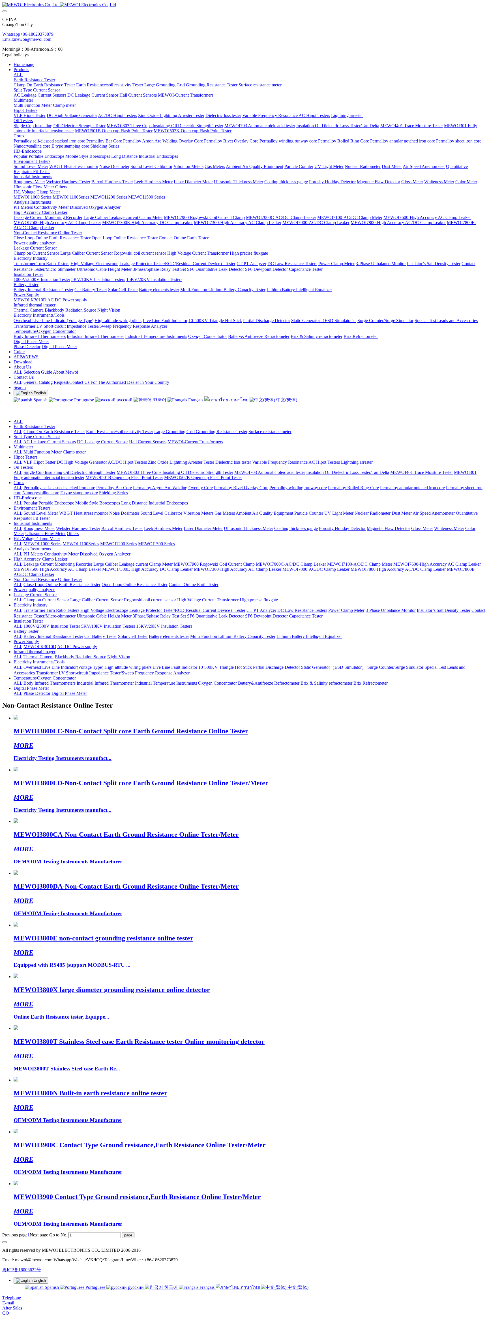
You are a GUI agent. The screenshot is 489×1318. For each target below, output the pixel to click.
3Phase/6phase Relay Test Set (159, 616)
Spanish (40, 399)
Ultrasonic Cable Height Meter (104, 616)
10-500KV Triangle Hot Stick (225, 667)
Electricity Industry (31, 604)
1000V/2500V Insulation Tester (51, 626)
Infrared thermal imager (34, 651)
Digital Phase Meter (31, 688)
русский (124, 399)
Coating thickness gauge (296, 528)
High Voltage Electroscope (104, 610)
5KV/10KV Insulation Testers (108, 626)
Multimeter (23, 446)
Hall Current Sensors (147, 441)
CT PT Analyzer (261, 610)
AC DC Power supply (77, 646)
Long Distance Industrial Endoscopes (154, 503)
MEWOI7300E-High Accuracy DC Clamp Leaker (147, 569)
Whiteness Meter (449, 528)
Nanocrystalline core (40, 492)
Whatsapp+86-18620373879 (27, 34)
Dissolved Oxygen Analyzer (105, 554)
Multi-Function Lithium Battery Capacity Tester (232, 636)
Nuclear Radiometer (373, 513)
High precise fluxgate (259, 599)
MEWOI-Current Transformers (195, 441)
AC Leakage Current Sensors (49, 441)
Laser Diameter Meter (203, 528)
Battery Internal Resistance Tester (53, 636)
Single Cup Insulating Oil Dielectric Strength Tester (69, 472)
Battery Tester (26, 631)
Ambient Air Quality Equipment (264, 513)
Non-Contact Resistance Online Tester (48, 579)
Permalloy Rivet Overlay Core (241, 487)
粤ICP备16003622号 (21, 1269)
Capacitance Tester (306, 616)
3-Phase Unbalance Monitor (391, 610)
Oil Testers (23, 467)
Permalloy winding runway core (298, 487)
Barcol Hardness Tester (122, 528)
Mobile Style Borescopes (97, 503)
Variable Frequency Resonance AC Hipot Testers (296, 462)
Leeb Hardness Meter (163, 528)
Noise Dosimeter (124, 513)
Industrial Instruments (33, 523)
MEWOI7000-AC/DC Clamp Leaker (315, 569)
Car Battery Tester (100, 636)
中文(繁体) (286, 399)
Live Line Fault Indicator (175, 667)
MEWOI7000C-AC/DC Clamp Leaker (291, 564)
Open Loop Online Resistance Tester (135, 584)
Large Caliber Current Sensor (96, 599)
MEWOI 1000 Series (42, 543)
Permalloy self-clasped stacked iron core (59, 487)
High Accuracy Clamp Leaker (40, 559)
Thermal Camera (38, 656)
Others (73, 533)
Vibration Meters (198, 513)
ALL (18, 74)
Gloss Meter (422, 528)
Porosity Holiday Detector (342, 528)
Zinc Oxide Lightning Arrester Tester (181, 462)
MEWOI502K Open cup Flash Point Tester (203, 477)
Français (195, 399)
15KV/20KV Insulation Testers (164, 626)
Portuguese (84, 399)
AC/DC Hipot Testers (127, 462)
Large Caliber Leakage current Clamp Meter (133, 564)
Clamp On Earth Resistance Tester (54, 431)
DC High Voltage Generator (82, 462)
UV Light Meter (338, 513)
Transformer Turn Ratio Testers (51, 610)
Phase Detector (36, 693)
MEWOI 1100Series (81, 543)
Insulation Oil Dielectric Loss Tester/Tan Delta (347, 472)
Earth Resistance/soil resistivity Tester (119, 431)
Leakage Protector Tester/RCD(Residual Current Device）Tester (187, 610)
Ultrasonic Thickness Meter (248, 528)
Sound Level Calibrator (161, 513)
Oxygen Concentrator (217, 683)
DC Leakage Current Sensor (102, 441)
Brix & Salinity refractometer (326, 683)
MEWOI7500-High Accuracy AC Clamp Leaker (57, 569)
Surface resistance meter (269, 431)
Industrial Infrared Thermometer (105, 683)
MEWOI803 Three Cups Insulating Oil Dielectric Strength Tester (175, 472)
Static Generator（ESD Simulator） (333, 667)
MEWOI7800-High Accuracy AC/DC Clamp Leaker (398, 569)
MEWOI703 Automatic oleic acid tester (269, 472)
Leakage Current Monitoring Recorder (57, 564)
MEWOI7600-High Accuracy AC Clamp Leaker (437, 564)
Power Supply (26, 641)
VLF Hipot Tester (39, 462)
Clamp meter (74, 452)
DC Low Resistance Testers (302, 610)
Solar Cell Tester (133, 636)
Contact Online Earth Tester (193, 584)
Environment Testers (32, 508)
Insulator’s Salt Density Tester (443, 610)
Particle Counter (308, 513)
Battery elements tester (169, 636)
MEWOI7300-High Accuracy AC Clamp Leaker (237, 569)
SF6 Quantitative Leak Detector (215, 616)
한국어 (160, 399)
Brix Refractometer (370, 683)
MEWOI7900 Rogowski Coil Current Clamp (214, 564)
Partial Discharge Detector (276, 667)
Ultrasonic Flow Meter (45, 533)
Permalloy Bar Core (114, 487)
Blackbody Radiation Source (80, 656)
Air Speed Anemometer (434, 513)
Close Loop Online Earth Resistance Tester (61, 584)
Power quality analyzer (34, 589)
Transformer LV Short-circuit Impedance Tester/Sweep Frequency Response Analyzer (113, 672)
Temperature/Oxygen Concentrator (45, 678)
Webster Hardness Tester (78, 528)
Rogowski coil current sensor (150, 599)
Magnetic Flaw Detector (388, 528)
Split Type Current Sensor (37, 436)
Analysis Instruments (32, 548)
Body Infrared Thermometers (49, 683)
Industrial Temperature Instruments (166, 683)
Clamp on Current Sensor (46, 599)
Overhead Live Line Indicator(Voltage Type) (63, 667)
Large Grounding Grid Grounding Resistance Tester (200, 431)
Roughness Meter (39, 528)
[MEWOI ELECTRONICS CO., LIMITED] (244, 4)
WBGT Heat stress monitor (83, 513)
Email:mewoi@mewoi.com (26, 39)
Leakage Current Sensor (35, 594)
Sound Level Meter (40, 513)
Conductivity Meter (61, 554)
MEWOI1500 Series (156, 543)
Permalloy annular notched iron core (412, 487)
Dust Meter (402, 513)
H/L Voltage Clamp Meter (37, 538)
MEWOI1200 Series (118, 543)
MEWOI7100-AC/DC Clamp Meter (359, 564)
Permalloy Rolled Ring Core (353, 487)
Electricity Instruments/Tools (39, 661)
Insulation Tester (28, 621)
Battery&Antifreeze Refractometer (268, 683)
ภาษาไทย (239, 399)
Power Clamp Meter (346, 610)
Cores (19, 482)
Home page (24, 64)
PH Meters (33, 554)
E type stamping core (79, 492)
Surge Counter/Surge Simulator (395, 667)
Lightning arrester (357, 462)
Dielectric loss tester (233, 462)
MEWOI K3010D (39, 646)
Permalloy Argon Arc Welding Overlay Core (173, 487)
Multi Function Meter (42, 452)
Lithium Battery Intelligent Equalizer (309, 636)
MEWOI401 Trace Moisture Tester (421, 472)
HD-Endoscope (28, 497)
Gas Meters (225, 513)
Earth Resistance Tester (34, 426)
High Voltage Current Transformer (208, 599)
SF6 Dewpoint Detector (266, 616)
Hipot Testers (25, 457)
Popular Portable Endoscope (48, 503)
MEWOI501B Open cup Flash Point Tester (124, 477)
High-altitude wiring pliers (127, 667)
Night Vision (118, 656)
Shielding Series (113, 492)
